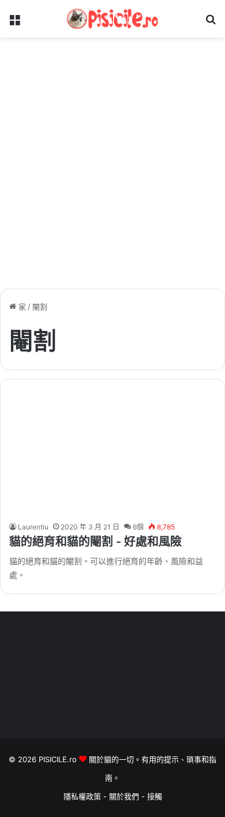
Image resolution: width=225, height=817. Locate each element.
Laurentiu (33, 527)
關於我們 (125, 796)
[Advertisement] (112, 167)
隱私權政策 (82, 796)
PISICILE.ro (59, 759)
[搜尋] (210, 23)
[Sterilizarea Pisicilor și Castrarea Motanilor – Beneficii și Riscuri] (112, 453)
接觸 (154, 796)
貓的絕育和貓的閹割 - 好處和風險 (95, 542)
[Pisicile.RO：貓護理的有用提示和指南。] (112, 18)
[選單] (14, 23)
